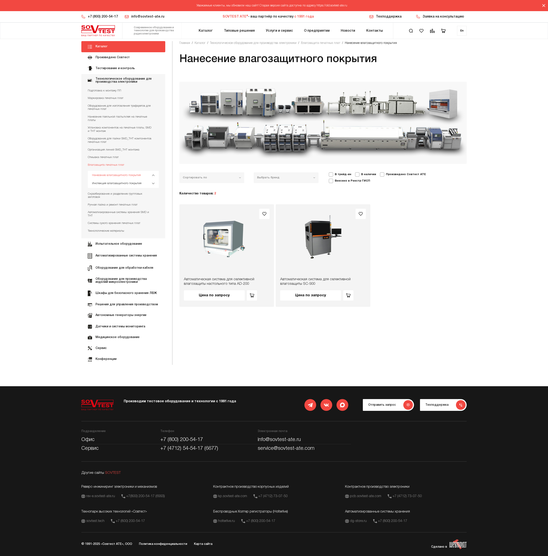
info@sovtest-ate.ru (147, 16)
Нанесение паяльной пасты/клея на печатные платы (117, 118)
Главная (184, 43)
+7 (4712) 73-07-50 (272, 496)
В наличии (368, 174)
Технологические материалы (106, 231)
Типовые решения (239, 30)
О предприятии (317, 30)
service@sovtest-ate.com (286, 448)
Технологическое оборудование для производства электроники (253, 43)
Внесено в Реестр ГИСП (352, 181)
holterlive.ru (226, 521)
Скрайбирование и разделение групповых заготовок (115, 195)
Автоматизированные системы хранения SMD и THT (118, 214)
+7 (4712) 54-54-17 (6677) (189, 448)
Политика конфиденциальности (163, 544)
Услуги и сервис (279, 30)
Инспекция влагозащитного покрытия (116, 183)
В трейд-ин (343, 174)
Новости (348, 30)
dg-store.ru (358, 521)
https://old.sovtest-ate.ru (332, 5)
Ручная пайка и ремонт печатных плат (112, 205)
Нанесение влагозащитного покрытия (116, 175)
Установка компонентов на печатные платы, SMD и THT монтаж (119, 129)
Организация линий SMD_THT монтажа (113, 150)
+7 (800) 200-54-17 (103, 16)
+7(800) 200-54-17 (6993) (145, 496)
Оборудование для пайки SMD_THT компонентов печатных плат (119, 140)
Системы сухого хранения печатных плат (114, 223)
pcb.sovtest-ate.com (365, 496)
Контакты (374, 30)
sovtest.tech (95, 521)
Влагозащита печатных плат (106, 165)
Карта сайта (203, 544)
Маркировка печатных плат (105, 98)
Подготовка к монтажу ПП (104, 90)
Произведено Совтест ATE (406, 174)
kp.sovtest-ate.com (232, 496)
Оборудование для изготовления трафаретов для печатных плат (119, 107)
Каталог (206, 30)
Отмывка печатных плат (103, 157)
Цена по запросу (214, 295)
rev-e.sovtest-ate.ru (100, 496)
